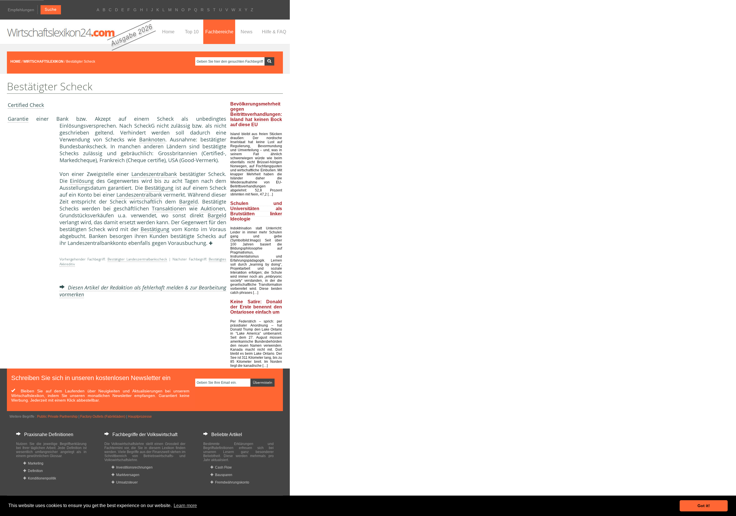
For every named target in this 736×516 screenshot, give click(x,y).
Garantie (18, 118)
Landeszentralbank (154, 173)
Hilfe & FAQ (274, 31)
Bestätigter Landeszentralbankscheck (137, 259)
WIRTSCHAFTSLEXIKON (43, 62)
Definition (34, 471)
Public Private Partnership (57, 417)
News (246, 31)
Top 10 (192, 31)
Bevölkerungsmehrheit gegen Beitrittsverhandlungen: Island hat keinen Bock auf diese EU (256, 114)
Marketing (34, 463)
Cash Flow (222, 467)
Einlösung (82, 180)
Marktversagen (126, 475)
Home (168, 31)
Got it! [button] (703, 505)
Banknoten (152, 139)
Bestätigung (159, 187)
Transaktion (166, 208)
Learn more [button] (185, 505)
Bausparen (222, 475)
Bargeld (188, 201)
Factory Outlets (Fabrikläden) (102, 417)
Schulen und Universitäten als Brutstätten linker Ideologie (256, 211)
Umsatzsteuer (126, 482)
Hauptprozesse (140, 417)
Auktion (210, 208)
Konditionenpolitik (41, 478)
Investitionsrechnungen (133, 467)
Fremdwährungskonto (231, 482)
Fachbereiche (219, 31)
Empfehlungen (21, 9)
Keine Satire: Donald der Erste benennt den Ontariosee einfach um (256, 306)
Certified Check (26, 104)
